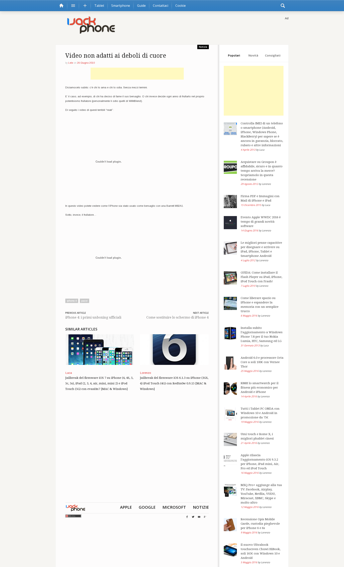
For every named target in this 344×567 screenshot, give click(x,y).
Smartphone (120, 5)
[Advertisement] (137, 74)
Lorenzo (145, 372)
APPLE (126, 507)
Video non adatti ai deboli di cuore (115, 55)
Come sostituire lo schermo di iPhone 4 (177, 317)
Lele (70, 62)
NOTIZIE (201, 507)
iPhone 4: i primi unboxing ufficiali (93, 317)
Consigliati (272, 55)
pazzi (84, 300)
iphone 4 (72, 300)
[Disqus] (137, 451)
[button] (282, 5)
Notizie (203, 47)
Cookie (180, 5)
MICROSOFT (174, 507)
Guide (141, 5)
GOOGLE (147, 507)
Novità (253, 55)
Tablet (99, 5)
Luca (68, 372)
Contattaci (160, 5)
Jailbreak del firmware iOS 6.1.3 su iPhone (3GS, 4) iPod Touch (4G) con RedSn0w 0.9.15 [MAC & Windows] (174, 383)
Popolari (234, 55)
